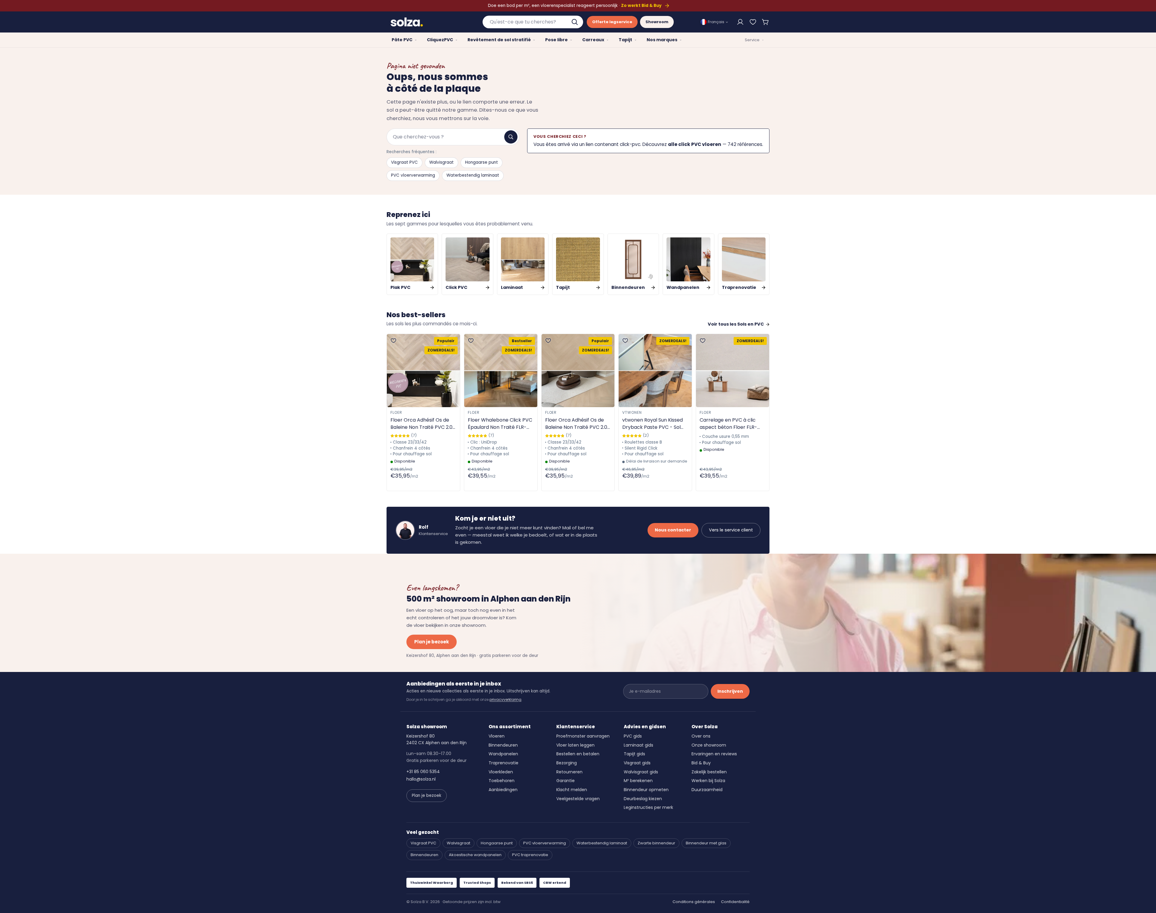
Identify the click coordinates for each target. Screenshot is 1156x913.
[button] (765, 22)
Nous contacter (673, 530)
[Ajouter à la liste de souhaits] (393, 340)
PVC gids (633, 736)
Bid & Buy (701, 763)
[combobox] (533, 22)
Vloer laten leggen (575, 745)
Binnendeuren (503, 745)
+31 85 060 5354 (423, 772)
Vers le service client (731, 530)
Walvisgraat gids (641, 772)
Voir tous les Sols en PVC (736, 324)
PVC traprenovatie (530, 855)
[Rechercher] (510, 137)
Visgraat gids (637, 763)
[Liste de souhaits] (753, 22)
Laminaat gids (638, 745)
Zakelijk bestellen (709, 772)
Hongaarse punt (481, 162)
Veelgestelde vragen (578, 799)
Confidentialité (735, 902)
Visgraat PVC (404, 162)
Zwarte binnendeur (656, 843)
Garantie (565, 781)
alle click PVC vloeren (694, 144)
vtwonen (632, 412)
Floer (396, 412)
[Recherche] (575, 22)
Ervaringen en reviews (714, 754)
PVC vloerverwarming (413, 175)
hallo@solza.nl (421, 779)
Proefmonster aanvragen (583, 736)
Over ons (700, 736)
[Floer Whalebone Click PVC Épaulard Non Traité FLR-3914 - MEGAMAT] (500, 370)
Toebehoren (501, 781)
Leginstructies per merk (648, 807)
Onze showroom (708, 745)
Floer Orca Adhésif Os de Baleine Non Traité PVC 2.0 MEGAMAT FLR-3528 (421, 423)
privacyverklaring (505, 699)
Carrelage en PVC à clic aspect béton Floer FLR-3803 (728, 423)
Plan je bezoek (431, 642)
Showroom (656, 22)
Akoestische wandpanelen (475, 855)
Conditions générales (694, 902)
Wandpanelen (503, 754)
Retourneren (569, 772)
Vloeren (497, 736)
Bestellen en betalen (577, 754)
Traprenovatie (503, 763)
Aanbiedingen (503, 790)
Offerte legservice (612, 22)
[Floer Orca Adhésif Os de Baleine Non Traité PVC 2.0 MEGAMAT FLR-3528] (423, 370)
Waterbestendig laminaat (472, 175)
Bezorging (566, 763)
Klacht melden (571, 790)
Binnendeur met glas (706, 843)
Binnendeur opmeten (646, 790)
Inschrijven (730, 691)
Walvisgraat (441, 162)
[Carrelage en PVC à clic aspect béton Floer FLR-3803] (732, 370)
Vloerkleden (501, 772)
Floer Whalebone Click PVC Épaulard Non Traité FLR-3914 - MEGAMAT (500, 423)
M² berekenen (638, 781)
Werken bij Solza (708, 781)
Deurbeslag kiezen (643, 799)
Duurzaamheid (706, 790)
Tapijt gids (634, 754)
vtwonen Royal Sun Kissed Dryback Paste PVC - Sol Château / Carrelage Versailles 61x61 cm (652, 423)
